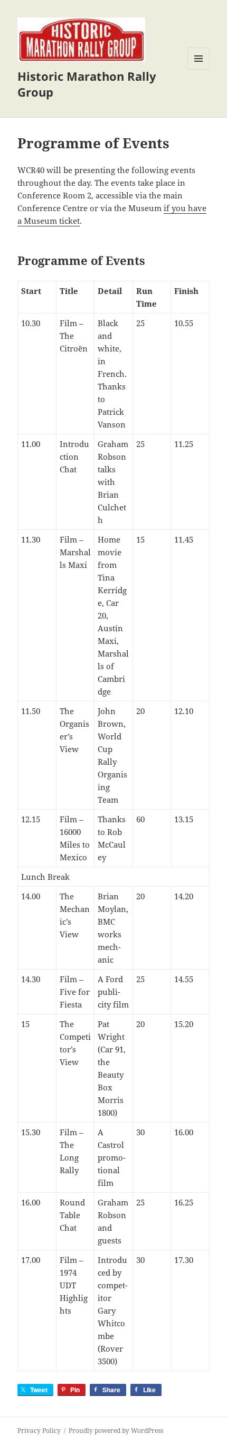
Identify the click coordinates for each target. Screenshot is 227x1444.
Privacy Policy (39, 1430)
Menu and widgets (199, 69)
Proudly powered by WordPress (116, 1430)
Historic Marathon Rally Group (86, 84)
